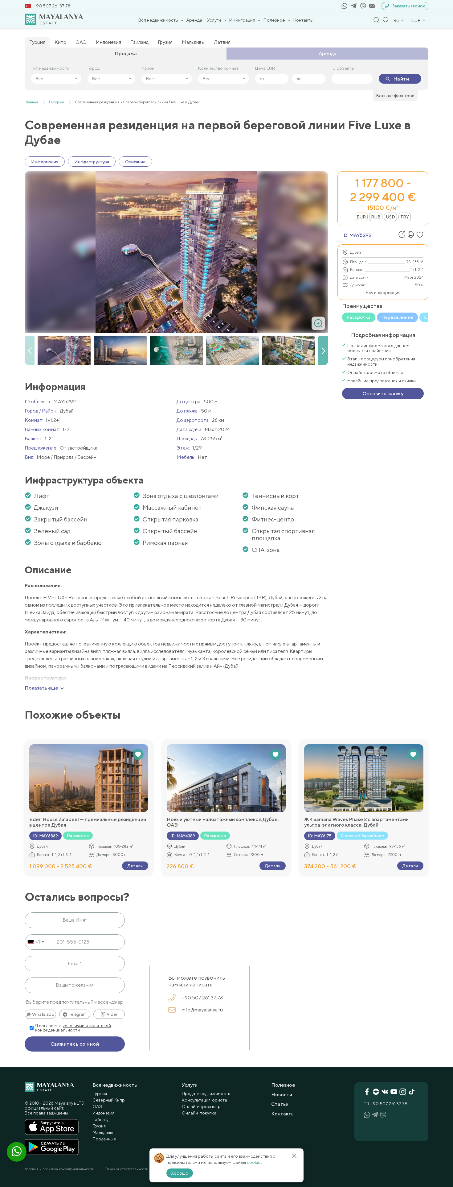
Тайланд (100, 1119)
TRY (404, 216)
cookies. (255, 1162)
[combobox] (35, 942)
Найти (401, 79)
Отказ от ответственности (126, 1169)
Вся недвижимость (158, 20)
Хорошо (179, 1173)
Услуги (214, 20)
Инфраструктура (91, 161)
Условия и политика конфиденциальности (59, 1169)
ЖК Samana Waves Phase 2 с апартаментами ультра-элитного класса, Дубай (356, 822)
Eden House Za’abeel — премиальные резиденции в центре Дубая (87, 822)
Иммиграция (242, 20)
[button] (323, 350)
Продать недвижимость (206, 1093)
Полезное (274, 20)
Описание (135, 161)
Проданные (104, 1138)
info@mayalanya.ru (202, 1010)
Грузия (165, 42)
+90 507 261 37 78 (52, 5)
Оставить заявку (382, 393)
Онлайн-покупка (199, 1112)
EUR (361, 216)
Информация (44, 161)
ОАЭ (81, 42)
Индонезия (108, 42)
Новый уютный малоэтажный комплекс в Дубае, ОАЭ (223, 822)
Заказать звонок (408, 5)
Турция (37, 42)
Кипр (60, 42)
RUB (376, 216)
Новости (281, 1095)
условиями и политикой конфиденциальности (73, 1027)
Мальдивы (193, 42)
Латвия (222, 42)
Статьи (279, 1104)
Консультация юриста (204, 1100)
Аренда (194, 20)
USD (390, 216)
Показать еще (41, 688)
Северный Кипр (108, 1100)
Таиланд (139, 42)
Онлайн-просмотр (201, 1106)
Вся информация (383, 292)
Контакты (303, 20)
